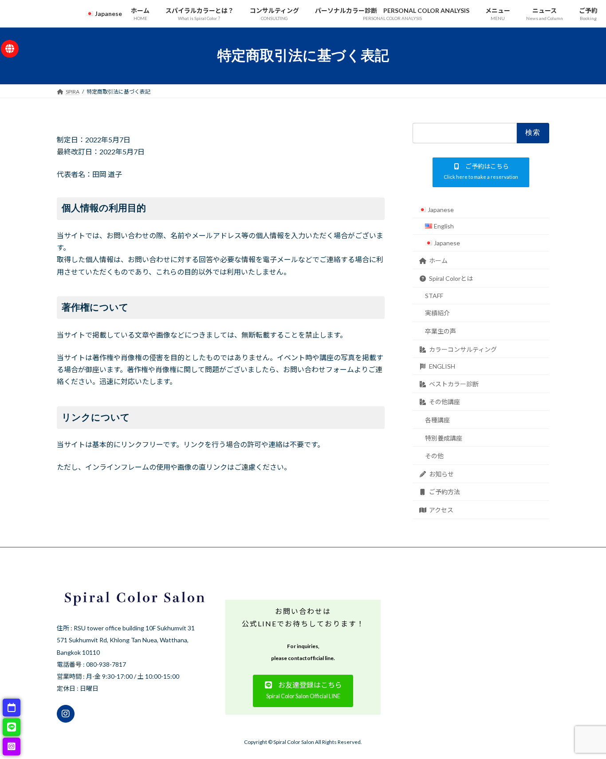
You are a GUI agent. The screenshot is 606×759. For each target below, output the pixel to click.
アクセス (441, 510)
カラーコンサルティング (463, 349)
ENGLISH (442, 366)
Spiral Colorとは (451, 278)
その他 (434, 456)
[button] (481, 172)
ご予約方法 (444, 492)
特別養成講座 (443, 437)
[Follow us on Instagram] (66, 714)
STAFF (434, 295)
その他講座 (444, 401)
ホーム (438, 260)
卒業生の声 (440, 331)
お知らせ (441, 473)
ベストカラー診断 (454, 383)
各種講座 (437, 420)
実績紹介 (437, 313)
